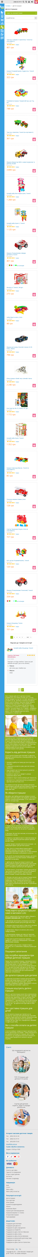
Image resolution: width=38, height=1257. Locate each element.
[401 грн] (8, 265)
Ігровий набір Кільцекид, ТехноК (23, 648)
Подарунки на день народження (15, 1228)
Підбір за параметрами (14, 13)
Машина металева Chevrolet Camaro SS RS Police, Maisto (19, 347)
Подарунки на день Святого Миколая (17, 1232)
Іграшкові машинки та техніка (15, 1213)
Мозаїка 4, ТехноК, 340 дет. (15, 287)
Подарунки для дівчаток (13, 1226)
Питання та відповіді (12, 1178)
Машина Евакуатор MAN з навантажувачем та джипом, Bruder (21, 162)
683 (28, 637)
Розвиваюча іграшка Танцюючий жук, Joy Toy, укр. (20, 101)
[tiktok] (11, 1156)
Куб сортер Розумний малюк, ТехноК (18, 560)
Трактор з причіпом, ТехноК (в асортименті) (20, 132)
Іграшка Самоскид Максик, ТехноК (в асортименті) (18, 468)
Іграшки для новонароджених (15, 1210)
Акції (7, 1185)
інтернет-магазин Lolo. (13, 918)
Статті (8, 1187)
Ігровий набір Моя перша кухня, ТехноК (19, 193)
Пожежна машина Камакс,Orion (16, 499)
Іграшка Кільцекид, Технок (14, 623)
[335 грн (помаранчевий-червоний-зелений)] (10, 265)
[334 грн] (8, 601)
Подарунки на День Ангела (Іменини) (17, 1236)
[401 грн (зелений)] (16, 265)
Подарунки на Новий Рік (13, 1230)
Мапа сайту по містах (12, 1191)
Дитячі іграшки (10, 1198)
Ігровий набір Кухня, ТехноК (15, 438)
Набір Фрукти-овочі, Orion (14, 317)
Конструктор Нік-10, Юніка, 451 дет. (17, 408)
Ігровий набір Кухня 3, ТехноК (16, 223)
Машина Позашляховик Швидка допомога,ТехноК (16, 253)
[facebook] (7, 1156)
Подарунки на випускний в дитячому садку (19, 1238)
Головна (7, 6)
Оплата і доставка (11, 1170)
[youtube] (15, 1156)
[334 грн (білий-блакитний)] (14, 265)
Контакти (9, 1176)
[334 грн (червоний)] (12, 265)
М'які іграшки (10, 1202)
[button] (22, 689)
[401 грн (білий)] (12, 601)
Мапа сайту (9, 1189)
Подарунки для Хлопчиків (13, 1223)
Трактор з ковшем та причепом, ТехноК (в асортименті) (19, 40)
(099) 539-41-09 (14, 1136)
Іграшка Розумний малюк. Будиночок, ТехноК (20, 71)
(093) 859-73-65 (14, 1141)
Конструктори (10, 1200)
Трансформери (10, 1217)
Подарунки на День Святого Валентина (18, 1242)
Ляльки (8, 1206)
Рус (17, 1249)
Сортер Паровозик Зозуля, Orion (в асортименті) (17, 529)
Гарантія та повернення (13, 1172)
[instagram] (18, 1156)
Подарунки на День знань (14, 1234)
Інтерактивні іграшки (12, 1215)
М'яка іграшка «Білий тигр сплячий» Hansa (19, 378)
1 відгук (17, 44)
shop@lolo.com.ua (11, 1144)
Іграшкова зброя (11, 1208)
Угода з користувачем (13, 1174)
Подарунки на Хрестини (13, 1240)
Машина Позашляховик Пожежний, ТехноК (20, 590)
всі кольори (20, 265)
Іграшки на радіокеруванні (14, 1204)
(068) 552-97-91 (18, 2)
